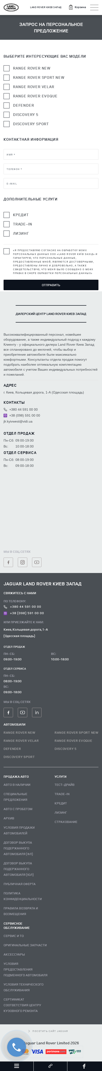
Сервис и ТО (14, 935)
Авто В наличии (17, 784)
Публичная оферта (20, 884)
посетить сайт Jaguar (50, 1031)
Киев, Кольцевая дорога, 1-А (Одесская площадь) (26, 632)
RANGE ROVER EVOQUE (73, 740)
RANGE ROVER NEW (19, 732)
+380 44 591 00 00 (23, 409)
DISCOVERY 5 (66, 748)
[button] (77, 7)
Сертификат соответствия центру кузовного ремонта (22, 1005)
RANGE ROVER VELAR (21, 740)
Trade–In (22, 224)
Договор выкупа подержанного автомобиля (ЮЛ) (19, 869)
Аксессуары (14, 954)
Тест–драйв (64, 784)
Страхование (66, 821)
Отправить (51, 285)
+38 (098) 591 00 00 (24, 415)
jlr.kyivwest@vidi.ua (18, 421)
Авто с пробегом (18, 809)
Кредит (21, 215)
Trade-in (62, 794)
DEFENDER (12, 748)
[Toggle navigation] (94, 7)
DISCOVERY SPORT (19, 756)
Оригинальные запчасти (25, 945)
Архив (9, 818)
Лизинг (21, 233)
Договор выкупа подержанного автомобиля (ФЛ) (18, 848)
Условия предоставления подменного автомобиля (25, 969)
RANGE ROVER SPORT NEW (76, 732)
